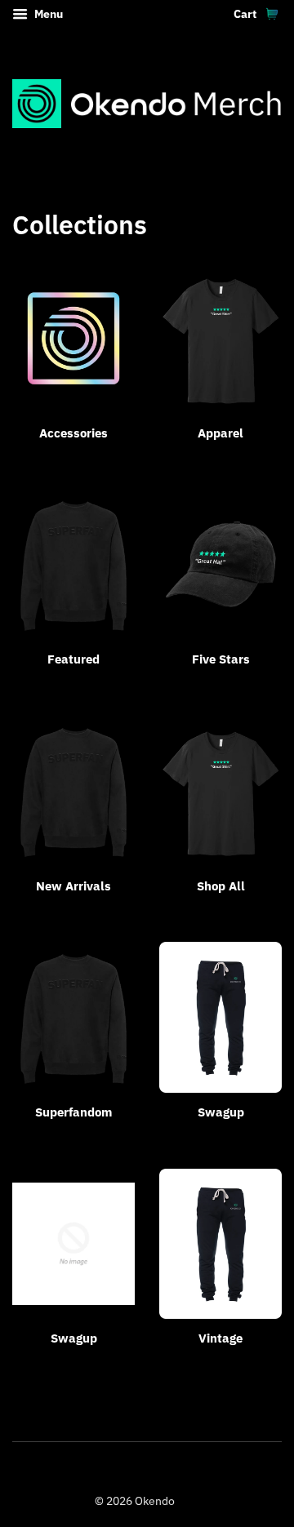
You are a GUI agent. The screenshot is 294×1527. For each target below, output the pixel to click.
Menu (47, 14)
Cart (246, 14)
